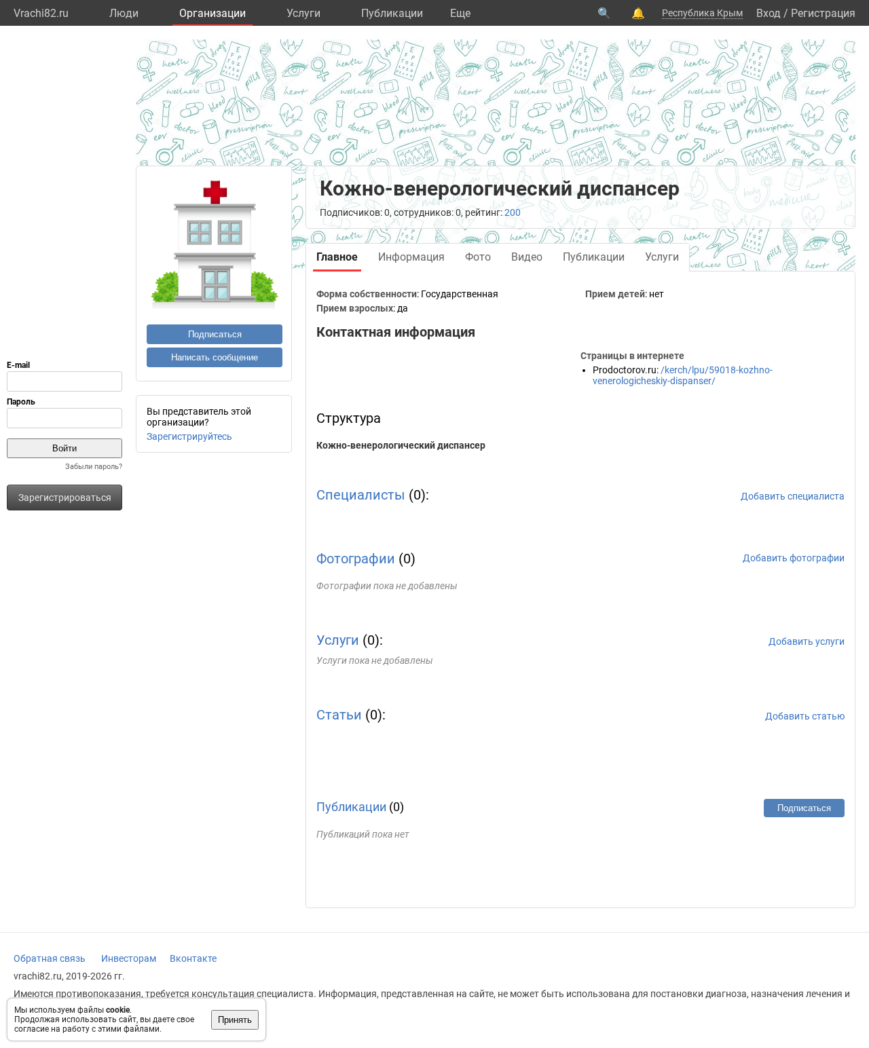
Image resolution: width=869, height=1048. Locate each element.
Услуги (303, 13)
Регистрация (823, 13)
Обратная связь (50, 958)
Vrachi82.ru (41, 13)
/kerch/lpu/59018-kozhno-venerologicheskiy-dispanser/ (683, 375)
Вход (768, 13)
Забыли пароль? (93, 466)
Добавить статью (805, 716)
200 (512, 212)
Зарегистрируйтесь (189, 436)
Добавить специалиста (793, 496)
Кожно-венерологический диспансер (400, 445)
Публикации (392, 13)
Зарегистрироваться (64, 497)
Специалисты (360, 495)
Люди (123, 13)
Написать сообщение (214, 357)
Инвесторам (128, 958)
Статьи (339, 715)
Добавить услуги (807, 641)
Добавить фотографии (794, 558)
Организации (212, 13)
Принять (235, 1020)
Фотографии (355, 558)
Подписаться (215, 334)
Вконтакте (193, 958)
